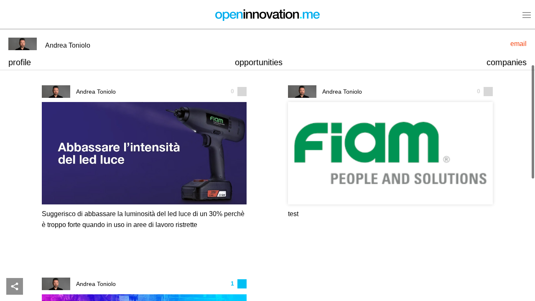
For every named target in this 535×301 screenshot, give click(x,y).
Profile (19, 62)
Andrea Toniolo (96, 92)
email (518, 43)
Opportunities (259, 62)
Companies (507, 62)
